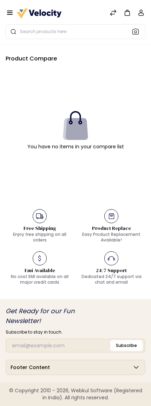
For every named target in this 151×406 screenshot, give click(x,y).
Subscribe (126, 345)
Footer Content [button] (30, 367)
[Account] (141, 14)
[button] (127, 12)
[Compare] (113, 13)
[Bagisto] (39, 13)
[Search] (137, 31)
